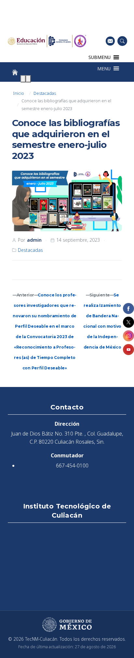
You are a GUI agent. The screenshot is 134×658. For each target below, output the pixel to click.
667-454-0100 (72, 465)
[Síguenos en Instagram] (128, 335)
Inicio (18, 93)
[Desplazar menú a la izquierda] (23, 78)
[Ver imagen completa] (67, 200)
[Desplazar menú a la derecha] (28, 78)
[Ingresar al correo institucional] (110, 41)
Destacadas (45, 93)
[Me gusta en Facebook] (128, 308)
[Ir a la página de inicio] (15, 72)
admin (34, 240)
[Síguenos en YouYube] (128, 349)
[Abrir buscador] (122, 41)
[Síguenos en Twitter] (128, 322)
